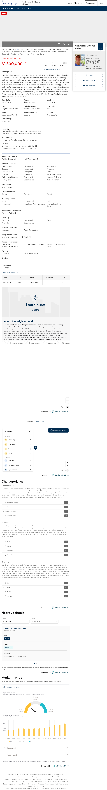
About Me (79, 4)
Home (69, 3)
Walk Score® (40, 421)
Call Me (90, 75)
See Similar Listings (53, 69)
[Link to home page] (11, 3)
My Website (90, 85)
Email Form (90, 80)
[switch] (59, 44)
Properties (91, 4)
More (102, 4)
